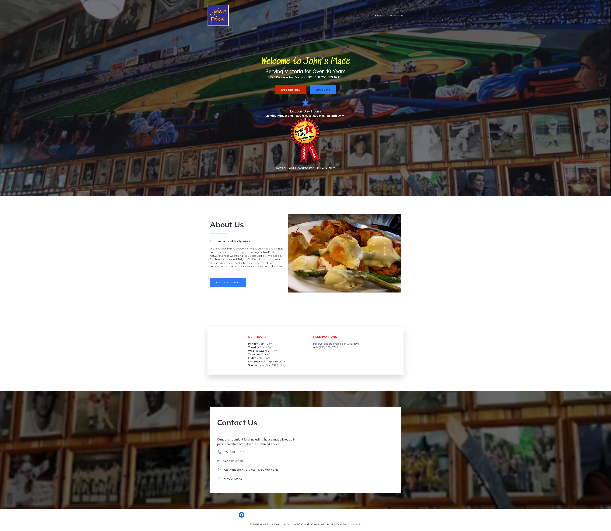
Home (378, 15)
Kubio (358, 524)
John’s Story (397, 15)
